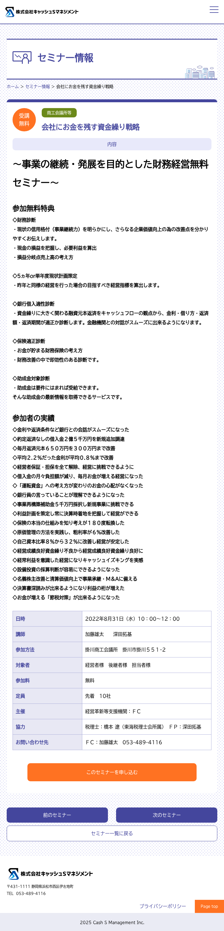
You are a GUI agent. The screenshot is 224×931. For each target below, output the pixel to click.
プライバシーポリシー (162, 906)
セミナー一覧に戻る (112, 833)
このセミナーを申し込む (112, 772)
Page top (209, 906)
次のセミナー (167, 815)
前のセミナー (57, 815)
